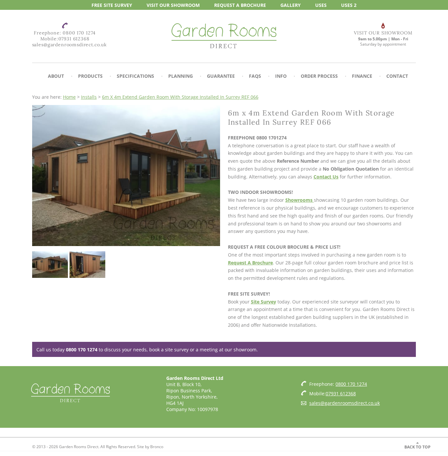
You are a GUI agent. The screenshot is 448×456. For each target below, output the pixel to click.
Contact (397, 76)
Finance (362, 76)
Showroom (173, 5)
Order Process (319, 76)
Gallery (290, 5)
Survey (112, 5)
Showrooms (299, 200)
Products (90, 76)
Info (281, 76)
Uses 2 (348, 5)
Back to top (417, 447)
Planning (180, 76)
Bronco (156, 446)
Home (69, 97)
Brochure (240, 5)
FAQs (255, 76)
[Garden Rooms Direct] (224, 36)
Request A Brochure (250, 262)
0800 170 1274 (79, 33)
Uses (321, 5)
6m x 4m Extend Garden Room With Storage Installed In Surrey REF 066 (180, 97)
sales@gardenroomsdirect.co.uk (69, 45)
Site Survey (263, 302)
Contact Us (326, 177)
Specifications (135, 76)
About (56, 76)
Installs (89, 97)
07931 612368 (74, 39)
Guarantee (221, 76)
